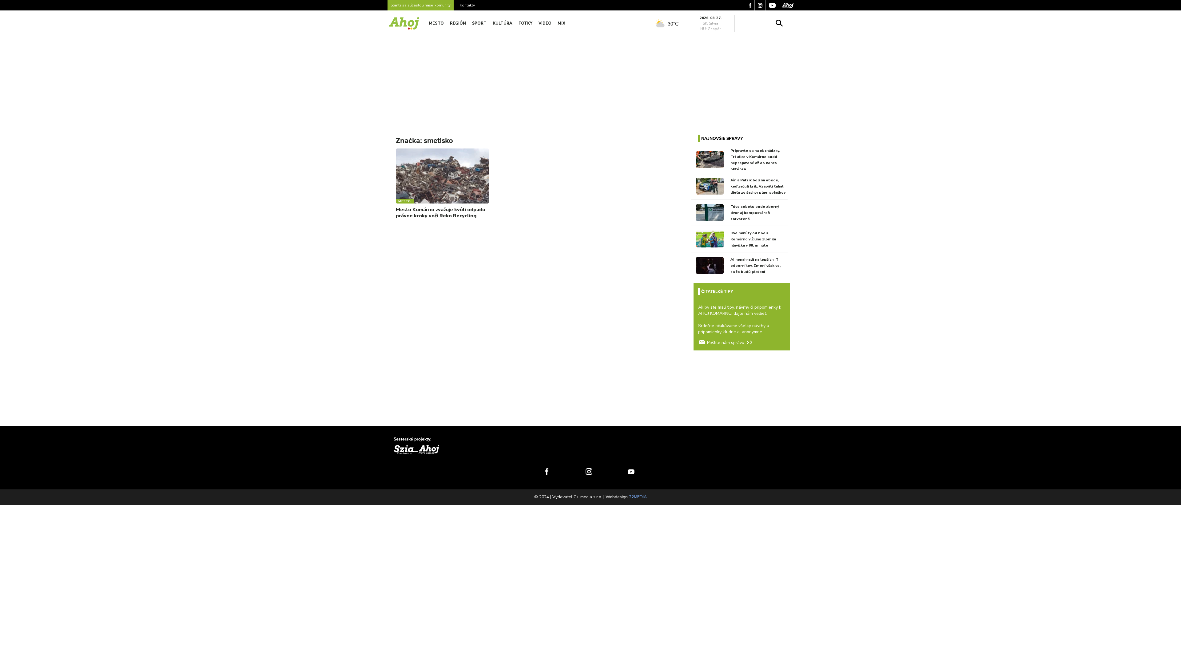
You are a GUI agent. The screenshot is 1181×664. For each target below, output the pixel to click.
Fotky (525, 23)
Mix (561, 23)
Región (458, 23)
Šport (479, 23)
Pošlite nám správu (725, 343)
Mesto (436, 23)
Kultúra (502, 23)
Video (545, 23)
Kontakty (467, 5)
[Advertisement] (590, 79)
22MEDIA (638, 497)
